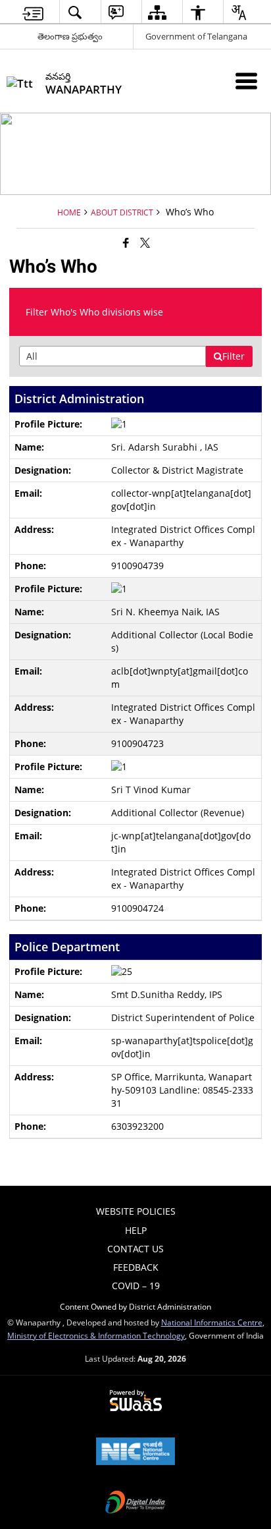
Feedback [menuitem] (136, 1267)
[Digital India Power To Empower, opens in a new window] (135, 1503)
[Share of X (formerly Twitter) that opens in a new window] (145, 242)
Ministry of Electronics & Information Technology (96, 1335)
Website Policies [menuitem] (136, 1211)
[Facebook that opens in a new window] (126, 242)
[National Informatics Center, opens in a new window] (135, 1453)
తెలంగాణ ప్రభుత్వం (70, 36)
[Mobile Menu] (246, 80)
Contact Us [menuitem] (135, 1248)
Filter (233, 356)
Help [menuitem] (136, 1230)
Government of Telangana (196, 36)
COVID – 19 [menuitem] (136, 1285)
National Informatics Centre (211, 1322)
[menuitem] (32, 12)
